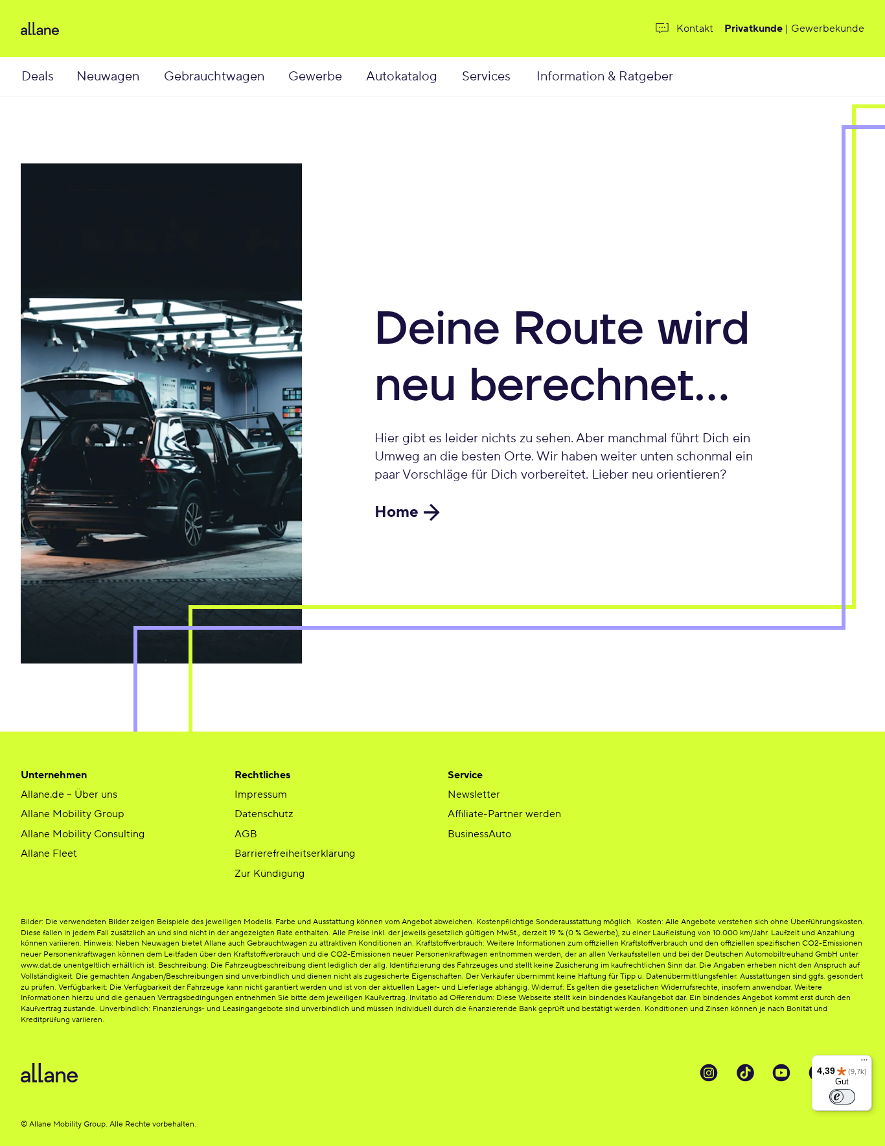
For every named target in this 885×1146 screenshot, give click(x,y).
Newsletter (474, 794)
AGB (246, 834)
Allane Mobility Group (72, 813)
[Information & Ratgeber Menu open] (690, 76)
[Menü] (864, 1063)
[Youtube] (781, 1072)
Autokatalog (401, 76)
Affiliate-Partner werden (504, 813)
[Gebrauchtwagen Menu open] (280, 76)
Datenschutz (264, 813)
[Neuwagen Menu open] (153, 76)
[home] (153, 28)
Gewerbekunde (827, 28)
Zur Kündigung (270, 873)
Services (486, 76)
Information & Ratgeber (604, 76)
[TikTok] (745, 1072)
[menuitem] (48, 76)
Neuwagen (107, 76)
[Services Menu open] (525, 76)
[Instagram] (708, 1072)
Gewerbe (315, 76)
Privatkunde (753, 28)
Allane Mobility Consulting (82, 834)
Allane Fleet (49, 853)
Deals (37, 76)
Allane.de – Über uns (69, 794)
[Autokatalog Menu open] (453, 76)
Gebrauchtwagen (214, 76)
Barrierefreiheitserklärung (295, 853)
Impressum (261, 794)
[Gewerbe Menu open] (355, 76)
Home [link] (396, 512)
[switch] (842, 1096)
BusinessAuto (479, 834)
